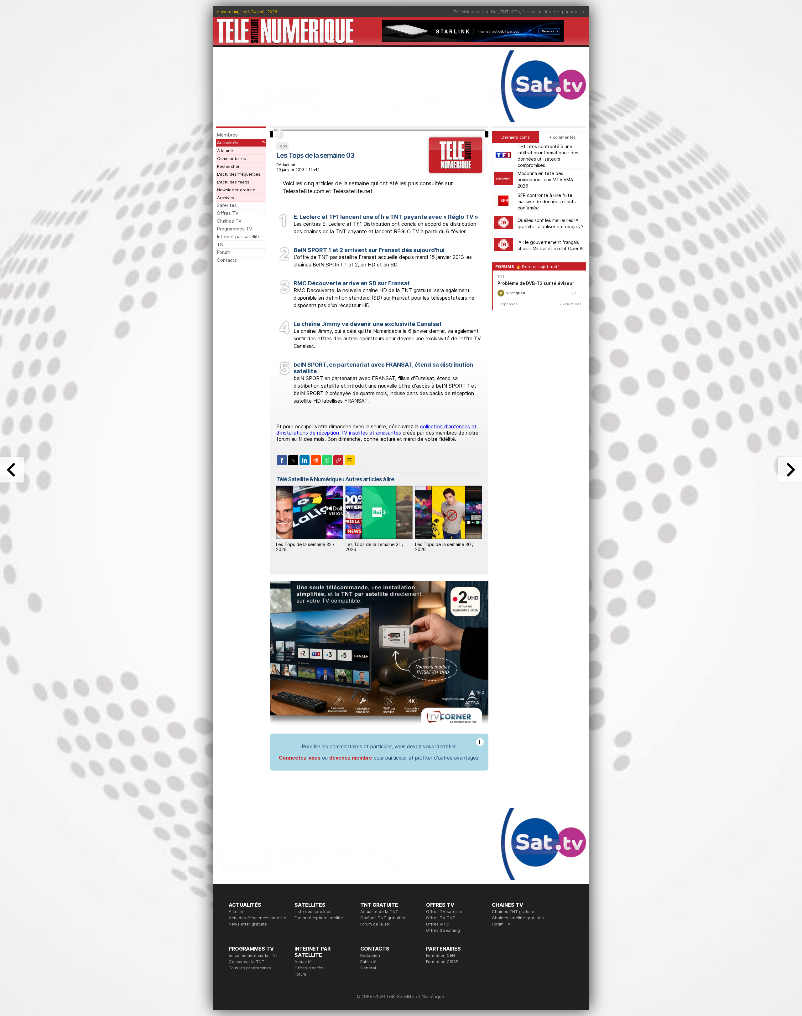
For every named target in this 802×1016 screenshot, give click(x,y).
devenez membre (350, 758)
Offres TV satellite (444, 911)
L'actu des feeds (233, 181)
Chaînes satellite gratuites (518, 917)
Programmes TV (234, 229)
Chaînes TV (229, 221)
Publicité (368, 961)
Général (368, 967)
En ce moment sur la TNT (253, 955)
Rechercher (228, 166)
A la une (225, 150)
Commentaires (231, 158)
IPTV (515, 11)
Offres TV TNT (440, 917)
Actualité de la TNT (379, 911)
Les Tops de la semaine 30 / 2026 (444, 547)
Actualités (227, 143)
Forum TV (501, 923)
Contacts (227, 260)
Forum (223, 252)
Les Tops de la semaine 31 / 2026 (375, 547)
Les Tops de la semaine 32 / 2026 (305, 547)
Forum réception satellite (318, 917)
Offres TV (227, 213)
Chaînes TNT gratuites (382, 917)
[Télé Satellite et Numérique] (285, 31)
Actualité (303, 961)
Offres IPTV (437, 923)
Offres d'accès (308, 967)
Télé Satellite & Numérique (308, 479)
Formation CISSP (442, 961)
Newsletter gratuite (236, 189)
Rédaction (370, 955)
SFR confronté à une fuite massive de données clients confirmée (547, 201)
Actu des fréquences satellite (257, 917)
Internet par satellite (565, 11)
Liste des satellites (312, 911)
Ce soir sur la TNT (246, 961)
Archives (225, 197)
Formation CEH (440, 955)
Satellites (227, 205)
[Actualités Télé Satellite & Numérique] (455, 171)
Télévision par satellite (475, 11)
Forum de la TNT (376, 923)
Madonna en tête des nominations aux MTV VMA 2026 (545, 179)
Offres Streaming (443, 930)
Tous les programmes (250, 967)
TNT (504, 11)
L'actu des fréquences (238, 174)
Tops (282, 145)
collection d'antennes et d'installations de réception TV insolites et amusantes (376, 429)
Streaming (533, 11)
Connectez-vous (299, 758)
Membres (227, 135)
